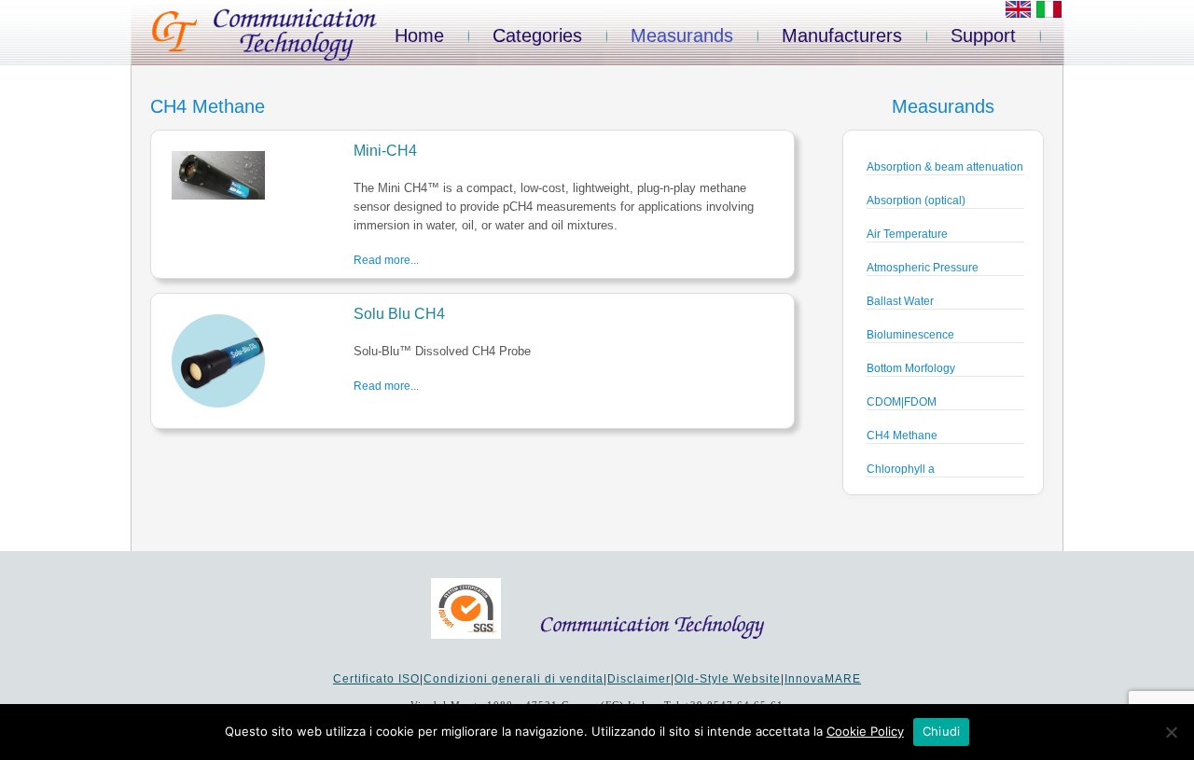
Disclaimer (639, 678)
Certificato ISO (376, 678)
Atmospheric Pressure (923, 267)
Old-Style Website (727, 678)
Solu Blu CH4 (399, 314)
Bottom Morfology (911, 368)
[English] (1018, 14)
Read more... (386, 260)
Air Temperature (907, 234)
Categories (537, 35)
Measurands (682, 35)
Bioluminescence (910, 334)
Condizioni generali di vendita (513, 678)
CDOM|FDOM (902, 401)
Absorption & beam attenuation (945, 166)
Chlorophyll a (901, 469)
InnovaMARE (822, 678)
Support (983, 35)
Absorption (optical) (916, 200)
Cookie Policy (865, 731)
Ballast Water (900, 301)
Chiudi (942, 731)
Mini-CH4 (385, 151)
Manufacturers (842, 35)
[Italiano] (1049, 14)
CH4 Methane (902, 435)
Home (419, 35)
